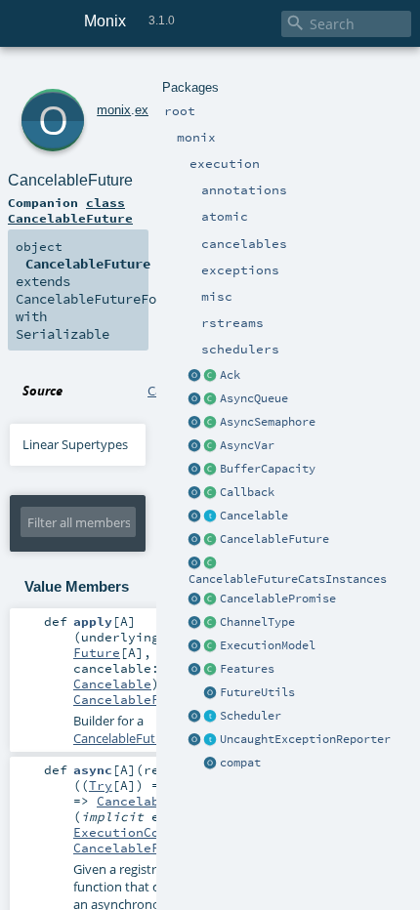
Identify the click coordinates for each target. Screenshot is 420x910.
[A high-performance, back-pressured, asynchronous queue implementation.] (211, 399)
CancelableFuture (274, 539)
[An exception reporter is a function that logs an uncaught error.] (211, 740)
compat (240, 762)
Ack (230, 375)
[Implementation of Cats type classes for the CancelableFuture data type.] (211, 563)
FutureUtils (257, 692)
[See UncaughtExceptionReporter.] (195, 740)
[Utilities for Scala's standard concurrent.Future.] (211, 693)
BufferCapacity (267, 469)
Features (247, 669)
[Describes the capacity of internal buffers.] (211, 469)
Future (96, 652)
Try (100, 785)
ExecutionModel (267, 645)
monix (114, 110)
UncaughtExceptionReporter (305, 739)
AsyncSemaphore (267, 422)
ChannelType (257, 622)
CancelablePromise (278, 598)
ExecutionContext (135, 832)
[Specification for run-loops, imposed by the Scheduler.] (211, 646)
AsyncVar (247, 445)
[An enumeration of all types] (211, 623)
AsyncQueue (254, 398)
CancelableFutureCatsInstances (288, 579)
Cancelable (254, 515)
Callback (247, 492)
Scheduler (250, 716)
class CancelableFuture (70, 210)
